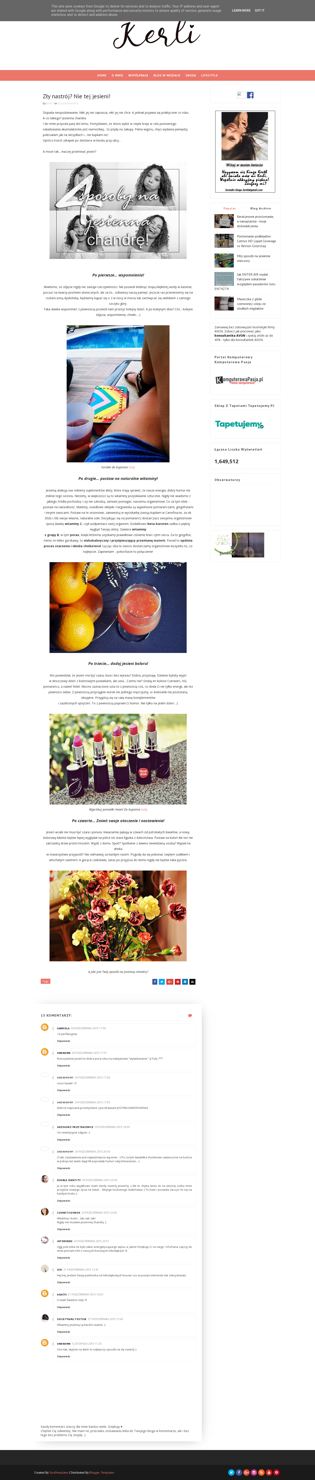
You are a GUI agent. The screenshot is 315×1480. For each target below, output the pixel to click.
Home (101, 75)
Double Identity (69, 1180)
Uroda (191, 75)
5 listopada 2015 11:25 (87, 1344)
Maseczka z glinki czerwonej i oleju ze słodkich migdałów (251, 304)
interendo (65, 1241)
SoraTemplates (58, 1472)
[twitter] (231, 1472)
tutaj (132, 467)
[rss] (261, 1472)
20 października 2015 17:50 (88, 1028)
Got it (260, 10)
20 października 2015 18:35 (112, 1127)
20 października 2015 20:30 (99, 1180)
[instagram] (254, 1472)
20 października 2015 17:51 (89, 1053)
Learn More (241, 10)
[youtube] (269, 1472)
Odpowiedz (63, 1040)
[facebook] (239, 1472)
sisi (59, 1269)
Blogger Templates (101, 1472)
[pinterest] (276, 1472)
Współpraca (138, 75)
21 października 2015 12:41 (81, 1269)
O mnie (117, 75)
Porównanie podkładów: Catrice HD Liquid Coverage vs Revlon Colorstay (256, 241)
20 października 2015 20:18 (92, 1151)
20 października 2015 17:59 (92, 1102)
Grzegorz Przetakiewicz (75, 1127)
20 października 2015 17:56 (92, 1077)
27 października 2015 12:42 (105, 1319)
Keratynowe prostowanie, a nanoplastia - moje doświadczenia (255, 221)
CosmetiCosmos (68, 1212)
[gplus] (246, 1472)
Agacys (62, 1294)
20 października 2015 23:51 (91, 1241)
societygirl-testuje (72, 1319)
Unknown (63, 1052)
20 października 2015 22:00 (99, 1212)
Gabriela (63, 1028)
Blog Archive (260, 208)
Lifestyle (209, 75)
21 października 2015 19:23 (85, 1294)
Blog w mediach (166, 75)
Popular (230, 208)
